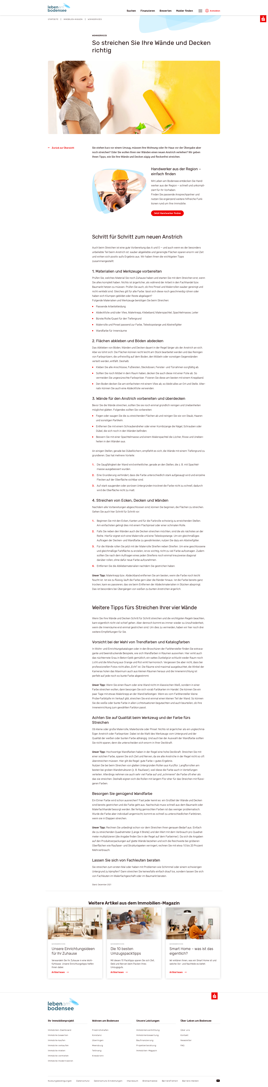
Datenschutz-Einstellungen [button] (108, 1081)
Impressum (132, 1081)
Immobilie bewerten (58, 1035)
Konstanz (96, 1035)
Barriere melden (190, 1081)
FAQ (182, 1045)
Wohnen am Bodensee (105, 1020)
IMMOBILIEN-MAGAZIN (73, 19)
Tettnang (96, 1050)
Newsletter (186, 1040)
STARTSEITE (53, 19)
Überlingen (98, 1040)
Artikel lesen (58, 972)
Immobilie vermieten (58, 1056)
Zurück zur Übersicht (63, 148)
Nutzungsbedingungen (60, 1081)
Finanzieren (148, 10)
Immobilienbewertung (147, 1035)
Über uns (185, 1030)
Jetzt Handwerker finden (167, 213)
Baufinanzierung (145, 1040)
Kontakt (184, 1035)
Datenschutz (82, 1081)
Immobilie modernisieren (60, 1061)
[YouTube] (218, 1081)
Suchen (131, 10)
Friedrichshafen (100, 1030)
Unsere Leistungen (148, 1020)
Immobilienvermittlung (148, 1030)
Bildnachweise (150, 1081)
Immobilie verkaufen (58, 1045)
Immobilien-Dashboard (59, 1030)
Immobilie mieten (56, 1050)
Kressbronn (98, 1056)
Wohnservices (95, 19)
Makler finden (184, 10)
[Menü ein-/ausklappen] (200, 12)
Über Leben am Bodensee (196, 1020)
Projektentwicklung (146, 1045)
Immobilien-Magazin (146, 1050)
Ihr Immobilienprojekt (61, 1020)
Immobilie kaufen (56, 1040)
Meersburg (97, 1045)
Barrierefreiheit (170, 1081)
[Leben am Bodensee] (59, 7)
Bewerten (166, 10)
